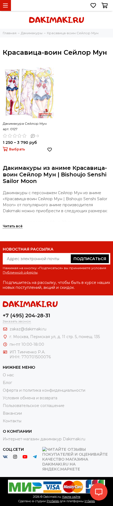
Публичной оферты (20, 272)
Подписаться (90, 258)
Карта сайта (71, 497)
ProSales (53, 501)
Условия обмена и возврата (30, 398)
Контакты (12, 420)
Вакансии (12, 413)
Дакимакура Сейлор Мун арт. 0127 (25, 126)
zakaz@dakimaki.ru (28, 329)
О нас (8, 375)
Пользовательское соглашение (33, 405)
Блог (7, 382)
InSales (89, 501)
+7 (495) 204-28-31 (26, 316)
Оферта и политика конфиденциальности (44, 390)
